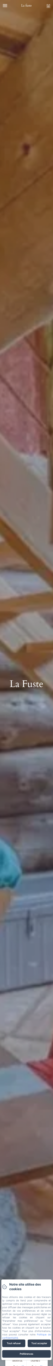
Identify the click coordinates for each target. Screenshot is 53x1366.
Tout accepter (39, 1343)
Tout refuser (14, 1343)
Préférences (26, 1353)
